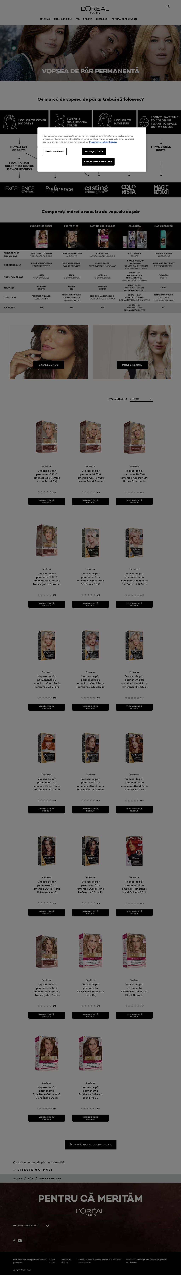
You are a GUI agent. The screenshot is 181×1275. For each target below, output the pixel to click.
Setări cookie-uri (54, 151)
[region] (91, 149)
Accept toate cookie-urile (98, 161)
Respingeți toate (94, 151)
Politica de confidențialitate (103, 142)
